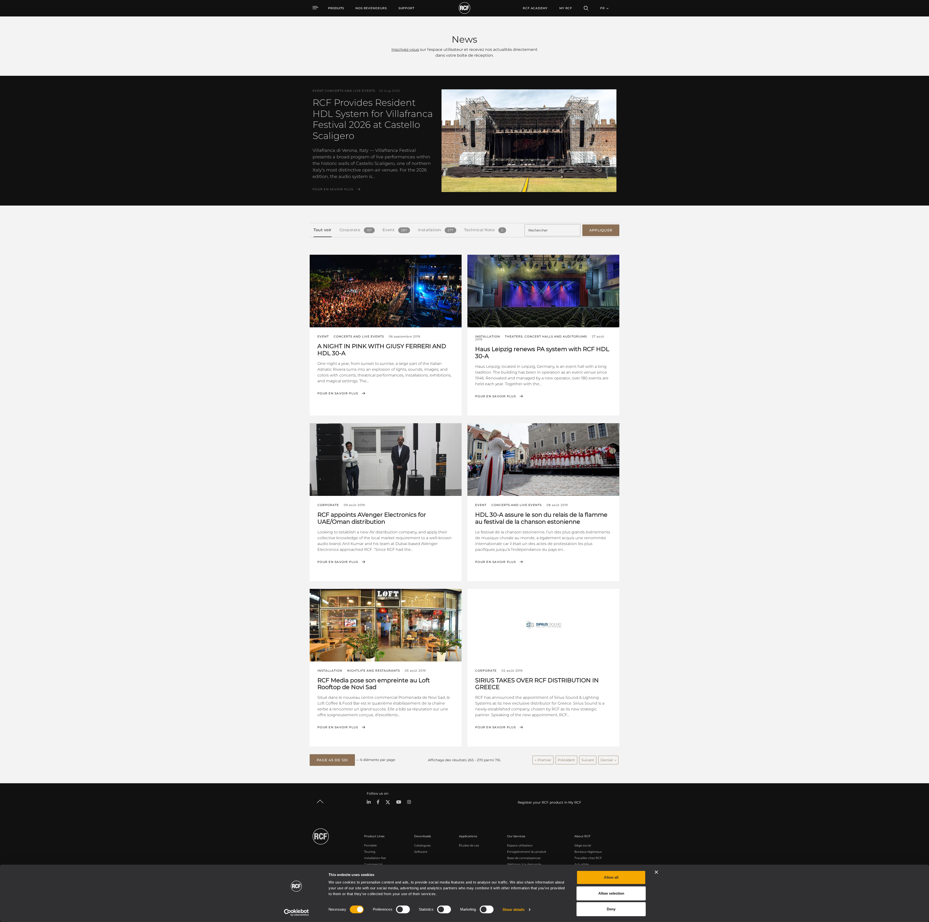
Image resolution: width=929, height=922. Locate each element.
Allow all (611, 877)
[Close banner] (656, 872)
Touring (369, 851)
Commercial (373, 864)
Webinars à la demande (524, 864)
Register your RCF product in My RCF (549, 802)
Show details (513, 909)
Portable (370, 845)
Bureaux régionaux (588, 851)
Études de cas (469, 845)
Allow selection (611, 893)
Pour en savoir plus (333, 189)
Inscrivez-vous (405, 49)
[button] (332, 760)
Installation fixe (375, 858)
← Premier (543, 760)
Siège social (582, 845)
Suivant (587, 760)
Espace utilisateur (520, 845)
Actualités (581, 864)
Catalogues (422, 845)
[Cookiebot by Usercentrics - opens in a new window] (296, 912)
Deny (611, 909)
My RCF (565, 8)
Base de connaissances (523, 858)
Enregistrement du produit (526, 851)
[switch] (403, 909)
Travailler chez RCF (588, 858)
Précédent (566, 760)
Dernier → (608, 760)
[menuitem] (371, 8)
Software (420, 851)
